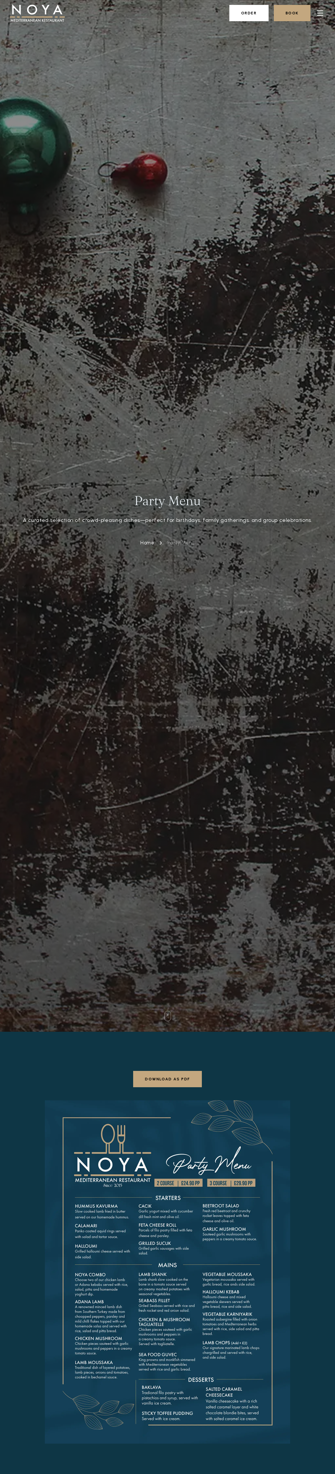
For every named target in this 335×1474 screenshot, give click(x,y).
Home (147, 543)
